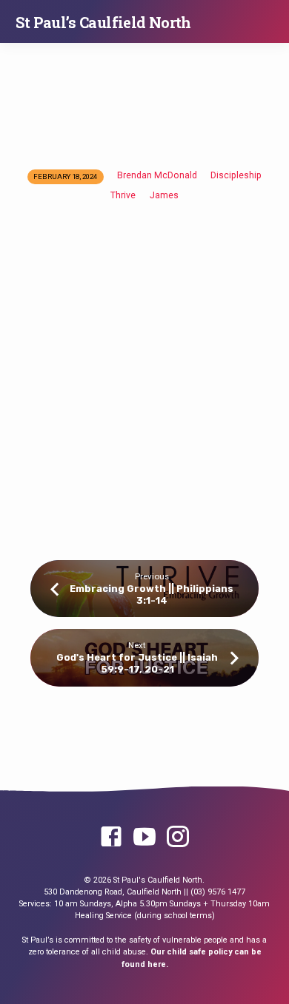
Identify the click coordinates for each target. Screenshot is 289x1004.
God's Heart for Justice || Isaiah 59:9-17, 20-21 (137, 663)
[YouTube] (144, 837)
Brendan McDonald (157, 175)
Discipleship (236, 175)
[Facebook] (111, 837)
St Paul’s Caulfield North (103, 22)
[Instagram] (178, 837)
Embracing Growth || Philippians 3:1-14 (151, 594)
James (164, 195)
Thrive (123, 195)
